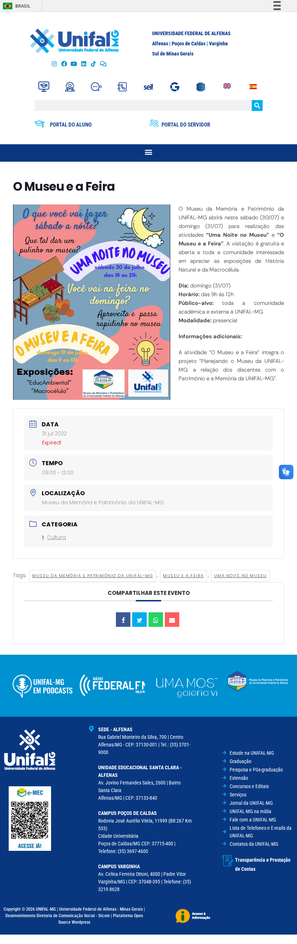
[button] (149, 152)
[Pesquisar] (257, 105)
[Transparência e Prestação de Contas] (227, 860)
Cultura (56, 537)
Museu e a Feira (183, 576)
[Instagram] (54, 64)
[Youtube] (73, 64)
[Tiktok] (93, 64)
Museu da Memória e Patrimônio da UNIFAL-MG (92, 576)
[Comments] (103, 64)
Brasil (22, 6)
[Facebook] (63, 64)
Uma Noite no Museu (240, 576)
